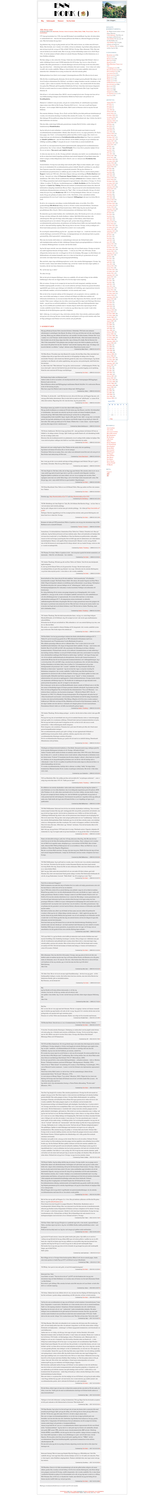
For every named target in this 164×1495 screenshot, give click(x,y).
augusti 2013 (110, 233)
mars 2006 (109, 396)
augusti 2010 (110, 299)
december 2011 (111, 269)
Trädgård (109, 92)
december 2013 (111, 225)
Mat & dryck (110, 75)
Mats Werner (110, 457)
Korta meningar (111, 71)
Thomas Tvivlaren (83, 526)
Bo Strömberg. (99, 1491)
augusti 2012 (110, 255)
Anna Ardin (110, 430)
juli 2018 (109, 124)
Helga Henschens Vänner (113, 64)
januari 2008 (110, 356)
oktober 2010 (110, 295)
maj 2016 (109, 172)
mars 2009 (109, 330)
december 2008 (111, 335)
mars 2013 (109, 242)
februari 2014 (110, 222)
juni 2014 (109, 214)
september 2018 (111, 121)
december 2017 (111, 137)
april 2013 (109, 240)
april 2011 (109, 284)
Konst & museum (69, 31)
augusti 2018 (110, 122)
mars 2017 (109, 154)
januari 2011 (110, 290)
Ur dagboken (110, 93)
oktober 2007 (110, 361)
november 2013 (111, 227)
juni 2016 (109, 170)
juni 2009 (109, 324)
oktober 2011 (110, 273)
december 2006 (111, 380)
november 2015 (111, 183)
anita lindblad (110, 39)
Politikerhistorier (111, 82)
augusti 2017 (110, 144)
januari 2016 (110, 179)
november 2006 (111, 381)
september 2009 (111, 319)
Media (76, 31)
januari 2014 (110, 223)
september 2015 (111, 187)
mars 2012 (109, 264)
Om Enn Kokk (70, 21)
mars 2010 (109, 308)
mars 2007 (109, 374)
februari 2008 (110, 354)
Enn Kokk (85, 372)
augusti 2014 (110, 211)
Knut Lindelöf (110, 450)
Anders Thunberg (83, 547)
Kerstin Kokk (110, 448)
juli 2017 (109, 146)
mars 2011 (109, 286)
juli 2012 (109, 257)
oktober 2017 (110, 141)
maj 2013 (109, 238)
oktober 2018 (110, 119)
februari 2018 (110, 133)
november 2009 (111, 315)
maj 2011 (109, 282)
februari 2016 (110, 177)
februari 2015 (110, 200)
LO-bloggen (110, 453)
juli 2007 (109, 367)
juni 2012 (109, 258)
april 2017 (109, 152)
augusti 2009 (110, 321)
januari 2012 (110, 268)
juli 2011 (109, 279)
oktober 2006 (110, 383)
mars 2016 (109, 176)
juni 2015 (109, 192)
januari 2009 (110, 334)
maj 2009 (109, 326)
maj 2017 (109, 150)
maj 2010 (109, 304)
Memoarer (61, 21)
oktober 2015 (110, 185)
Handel (109, 62)
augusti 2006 (110, 387)
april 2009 (109, 328)
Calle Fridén (110, 439)
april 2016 (109, 174)
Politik (83, 31)
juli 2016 (109, 168)
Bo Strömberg (84, 498)
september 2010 (111, 297)
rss (114, 55)
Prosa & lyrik (89, 31)
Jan (108, 31)
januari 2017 (110, 157)
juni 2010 (109, 302)
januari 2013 (110, 245)
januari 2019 (110, 113)
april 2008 (109, 350)
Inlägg (66, 1492)
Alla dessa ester (46, 29)
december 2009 (111, 313)
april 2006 (109, 394)
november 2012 (111, 249)
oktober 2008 (110, 339)
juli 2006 (109, 389)
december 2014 (111, 203)
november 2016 (111, 161)
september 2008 (111, 341)
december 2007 (111, 357)
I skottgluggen (110, 68)
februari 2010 (110, 310)
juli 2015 (109, 190)
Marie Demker (110, 455)
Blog (42, 21)
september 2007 (111, 363)
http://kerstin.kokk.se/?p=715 (59, 496)
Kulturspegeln (51, 21)
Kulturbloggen (110, 452)
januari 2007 (110, 378)
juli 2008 (109, 345)
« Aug (110, 419)
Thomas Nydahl (111, 463)
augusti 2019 (110, 102)
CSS (94, 1492)
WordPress (63, 1491)
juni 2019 (109, 106)
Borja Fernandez (89, 1491)
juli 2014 (109, 212)
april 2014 (109, 218)
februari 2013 (110, 244)
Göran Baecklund (83, 456)
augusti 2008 (110, 343)
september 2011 (111, 275)
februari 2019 (110, 111)
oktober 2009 (110, 317)
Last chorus (110, 73)
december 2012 (111, 247)
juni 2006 (109, 391)
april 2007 (109, 372)
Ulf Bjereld (110, 464)
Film (108, 60)
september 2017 (111, 143)
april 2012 (109, 262)
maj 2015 (109, 194)
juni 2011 (109, 280)
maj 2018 (109, 128)
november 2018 (111, 117)
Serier (108, 88)
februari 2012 (110, 266)
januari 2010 (110, 312)
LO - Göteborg (111, 46)
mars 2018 (109, 132)
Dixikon (109, 441)
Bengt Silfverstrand (112, 433)
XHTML (88, 1492)
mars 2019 (109, 110)
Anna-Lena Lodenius (112, 431)
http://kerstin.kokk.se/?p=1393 (80, 496)
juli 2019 (109, 104)
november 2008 (111, 337)
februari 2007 (110, 376)
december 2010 (111, 291)
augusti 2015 (110, 188)
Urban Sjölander (111, 35)
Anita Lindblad (111, 428)
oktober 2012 (110, 251)
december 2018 (111, 115)
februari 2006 (110, 398)
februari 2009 (110, 332)
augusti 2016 (110, 166)
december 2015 (111, 181)
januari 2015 (110, 201)
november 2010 (111, 293)
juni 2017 (109, 148)
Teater (95, 31)
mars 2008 (109, 352)
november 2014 (111, 205)
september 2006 (111, 385)
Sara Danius (110, 459)
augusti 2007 (110, 365)
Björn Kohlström (111, 435)
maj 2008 (109, 348)
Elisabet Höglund (111, 442)
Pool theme (73, 1491)
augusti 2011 (110, 277)
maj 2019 (109, 108)
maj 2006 (109, 392)
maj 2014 (109, 216)
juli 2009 (109, 323)
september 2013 (111, 231)
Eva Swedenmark (111, 444)
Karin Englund (111, 446)
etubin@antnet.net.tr (56, 1202)
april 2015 (109, 196)
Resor (108, 86)
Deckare (61, 31)
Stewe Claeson (110, 461)
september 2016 (111, 165)
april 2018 (109, 130)
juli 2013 (109, 234)
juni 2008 (109, 346)
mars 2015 (109, 198)
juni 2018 (109, 126)
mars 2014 (109, 220)
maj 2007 (109, 370)
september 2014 (111, 209)
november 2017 (111, 139)
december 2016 (111, 159)
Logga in (109, 472)
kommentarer (75, 1492)
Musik (80, 31)
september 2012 (111, 253)
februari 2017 (110, 155)
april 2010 (109, 306)
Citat (108, 57)
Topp (98, 1492)
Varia (108, 95)
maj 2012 (109, 260)
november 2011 (111, 271)
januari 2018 (110, 135)
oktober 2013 (110, 229)
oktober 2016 (110, 163)
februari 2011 (110, 288)
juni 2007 (109, 369)
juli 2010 (109, 301)
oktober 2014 (110, 207)
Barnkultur (55, 31)
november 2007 (111, 359)
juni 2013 (109, 236)
